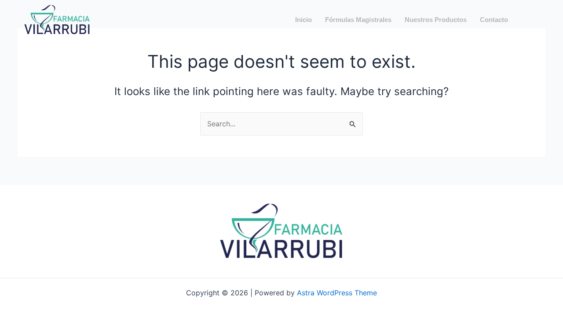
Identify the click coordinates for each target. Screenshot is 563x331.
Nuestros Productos (436, 19)
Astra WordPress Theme (337, 292)
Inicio (303, 19)
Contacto (494, 19)
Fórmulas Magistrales (358, 19)
